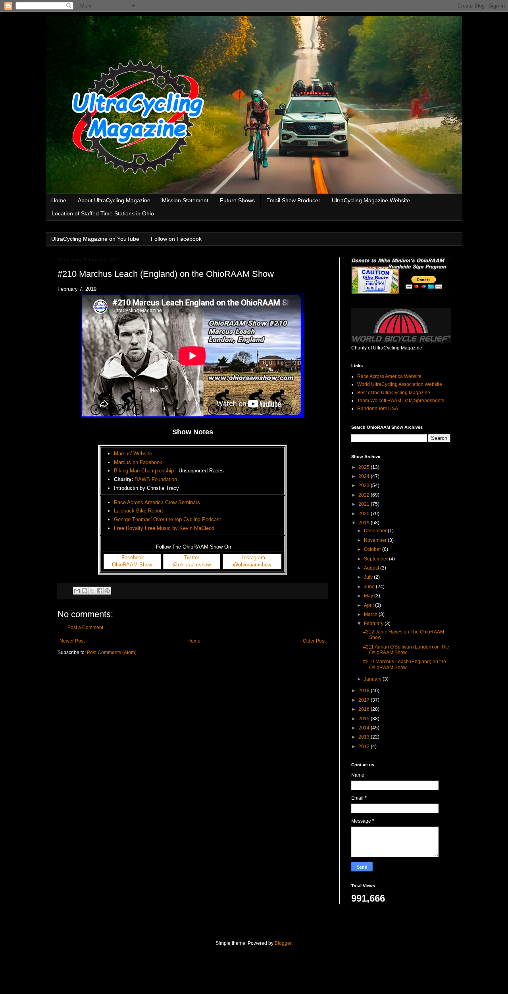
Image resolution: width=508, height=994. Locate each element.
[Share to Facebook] (100, 591)
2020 (364, 513)
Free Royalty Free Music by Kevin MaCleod (164, 528)
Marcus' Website (133, 454)
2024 (364, 476)
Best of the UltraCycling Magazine (393, 392)
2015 (364, 719)
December (376, 530)
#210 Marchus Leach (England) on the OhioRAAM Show (404, 664)
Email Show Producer (293, 200)
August (372, 568)
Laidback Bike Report (138, 511)
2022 (364, 495)
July (369, 577)
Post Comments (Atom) (112, 652)
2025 (364, 467)
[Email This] (77, 591)
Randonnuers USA (377, 408)
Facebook (132, 557)
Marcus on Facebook (138, 462)
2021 (364, 504)
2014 (364, 728)
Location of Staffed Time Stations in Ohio (103, 213)
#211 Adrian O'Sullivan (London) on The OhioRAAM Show (406, 649)
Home (58, 200)
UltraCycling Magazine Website (371, 200)
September (376, 559)
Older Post (314, 641)
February (374, 623)
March (371, 614)
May (369, 596)
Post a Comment (85, 627)
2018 (364, 690)
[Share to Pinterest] (107, 591)
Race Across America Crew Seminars (157, 502)
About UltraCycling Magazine (114, 200)
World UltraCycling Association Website (399, 384)
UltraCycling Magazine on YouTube (95, 239)
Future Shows (237, 200)
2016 (364, 709)
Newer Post (72, 641)
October (373, 549)
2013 (364, 737)
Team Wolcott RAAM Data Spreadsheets (400, 400)
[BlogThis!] (85, 591)
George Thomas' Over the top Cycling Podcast (167, 519)
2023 (364, 485)
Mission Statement (185, 200)
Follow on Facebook (176, 239)
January (373, 679)
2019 (364, 523)
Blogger (283, 943)
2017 (364, 700)
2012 (364, 746)
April (369, 605)
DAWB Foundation (156, 479)
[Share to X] (92, 591)
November (376, 540)
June (370, 586)
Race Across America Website (389, 376)
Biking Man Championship (144, 471)
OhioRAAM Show (132, 565)
